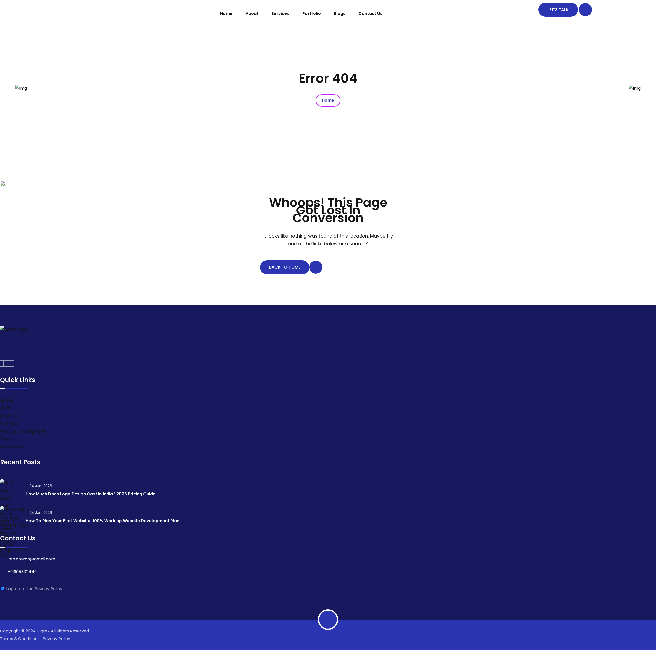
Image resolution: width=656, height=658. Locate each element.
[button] (328, 654)
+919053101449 (22, 572)
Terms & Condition (18, 639)
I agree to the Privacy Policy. (34, 589)
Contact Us (370, 13)
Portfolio (311, 13)
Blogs (339, 13)
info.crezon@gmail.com (31, 559)
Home (226, 13)
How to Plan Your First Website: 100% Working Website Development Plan (102, 521)
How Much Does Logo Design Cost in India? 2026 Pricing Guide (91, 494)
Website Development (23, 431)
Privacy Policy (56, 639)
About (251, 13)
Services (280, 13)
